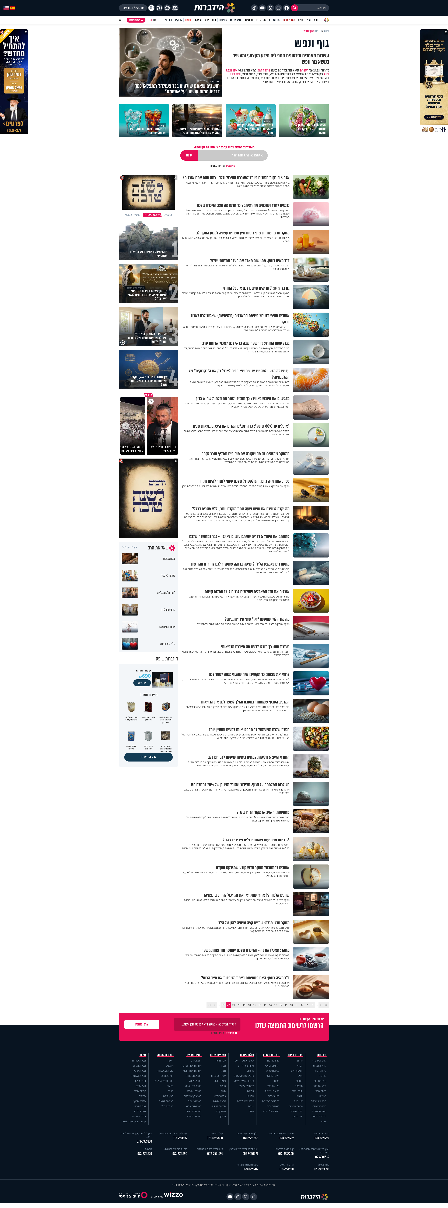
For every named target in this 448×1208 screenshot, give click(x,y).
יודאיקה (222, 1116)
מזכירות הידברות (321, 1133)
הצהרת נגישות (319, 1116)
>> (209, 1005)
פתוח (276, 1080)
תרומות (188, 20)
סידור (143, 1055)
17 (254, 1005)
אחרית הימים (219, 1101)
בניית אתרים (157, 1196)
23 (223, 1005)
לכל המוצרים (148, 757)
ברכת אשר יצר (139, 1116)
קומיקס (250, 1091)
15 (265, 1005)
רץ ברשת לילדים (246, 1065)
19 (244, 1005)
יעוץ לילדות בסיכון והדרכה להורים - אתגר (136, 1135)
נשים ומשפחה (165, 1055)
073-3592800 (215, 1138)
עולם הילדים (261, 20)
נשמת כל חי (140, 1111)
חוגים (251, 1111)
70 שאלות (248, 20)
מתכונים (169, 1065)
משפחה (299, 1086)
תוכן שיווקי (298, 1116)
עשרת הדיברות (218, 1075)
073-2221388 (250, 1138)
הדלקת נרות (167, 1075)
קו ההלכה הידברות (284, 1149)
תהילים (142, 1096)
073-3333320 (144, 1141)
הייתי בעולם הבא (271, 1111)
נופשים (322, 1096)
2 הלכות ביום (320, 1080)
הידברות (304, 70)
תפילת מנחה (139, 1065)
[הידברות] (214, 8)
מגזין (308, 20)
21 (233, 1005)
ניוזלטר (322, 1075)
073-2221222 (321, 1138)
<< (326, 1005)
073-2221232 (180, 1138)
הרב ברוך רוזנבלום (192, 1096)
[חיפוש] (294, 7)
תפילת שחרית (139, 1060)
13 (275, 1005)
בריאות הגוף (264, 70)
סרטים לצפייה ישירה (244, 1075)
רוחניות (299, 1080)
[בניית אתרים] (173, 1196)
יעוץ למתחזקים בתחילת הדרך (172, 1133)
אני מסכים (222, 166)
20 (238, 1005)
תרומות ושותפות (318, 1101)
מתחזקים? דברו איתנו (133, 8)
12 (280, 1005)
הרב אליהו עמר (194, 1116)
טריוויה (250, 1096)
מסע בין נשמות (272, 1091)
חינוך (223, 1091)
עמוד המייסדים (319, 1111)
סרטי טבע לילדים (245, 1101)
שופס (207, 20)
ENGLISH (168, 20)
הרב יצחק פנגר (193, 1075)
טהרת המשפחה (165, 1070)
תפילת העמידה (138, 1075)
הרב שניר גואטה (193, 1086)
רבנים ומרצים (194, 1055)
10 (291, 1005)
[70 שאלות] (159, 7)
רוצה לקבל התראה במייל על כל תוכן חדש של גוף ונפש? (224, 147)
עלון (214, 20)
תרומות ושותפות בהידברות (281, 1133)
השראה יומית (273, 1106)
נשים (300, 1075)
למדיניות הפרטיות (218, 166)
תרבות (299, 1096)
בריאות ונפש (220, 1096)
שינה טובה (235, 74)
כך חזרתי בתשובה (270, 1101)
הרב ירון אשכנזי (194, 1091)
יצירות (251, 1106)
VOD (315, 20)
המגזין (300, 1065)
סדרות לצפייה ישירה (244, 1080)
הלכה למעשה (272, 1075)
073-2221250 (286, 1169)
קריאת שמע (140, 1091)
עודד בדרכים (273, 1060)
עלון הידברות (320, 1070)
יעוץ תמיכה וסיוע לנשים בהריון (243, 1149)
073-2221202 (250, 1169)
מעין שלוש (141, 1086)
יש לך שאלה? (129, 548)
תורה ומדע (297, 1091)
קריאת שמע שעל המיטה (134, 1121)
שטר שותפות (289, 20)
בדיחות (250, 1070)
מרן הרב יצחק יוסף (192, 1070)
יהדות (300, 1060)
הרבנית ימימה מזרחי (163, 1080)
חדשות (300, 20)
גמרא (223, 1070)
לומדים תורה (220, 1060)
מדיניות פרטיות (319, 1060)
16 (259, 1005)
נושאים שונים (218, 1055)
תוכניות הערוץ (271, 1055)
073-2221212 (286, 1138)
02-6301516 (322, 1157)
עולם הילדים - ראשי (244, 1060)
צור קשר (178, 20)
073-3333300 (286, 1153)
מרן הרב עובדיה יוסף (191, 1065)
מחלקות (198, 20)
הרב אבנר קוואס (193, 1111)
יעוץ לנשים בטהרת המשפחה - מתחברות (314, 1150)
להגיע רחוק (273, 1096)
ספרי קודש (221, 1111)
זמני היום (223, 20)
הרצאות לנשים (166, 1101)
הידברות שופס (319, 1106)
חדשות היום (297, 1070)
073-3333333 (321, 1169)
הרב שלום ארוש (193, 1106)
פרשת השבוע (296, 1106)
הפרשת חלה (167, 1106)
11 (286, 1005)
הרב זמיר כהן (274, 20)
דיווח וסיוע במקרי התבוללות (210, 1149)
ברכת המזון (140, 1080)
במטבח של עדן (272, 1070)
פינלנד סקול (220, 1080)
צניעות (170, 1086)
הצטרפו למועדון (134, 20)
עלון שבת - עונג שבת (247, 1133)
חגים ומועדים (296, 1111)
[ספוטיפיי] (151, 7)
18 (249, 1005)
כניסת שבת (320, 1091)
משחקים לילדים (246, 1086)
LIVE (155, 20)
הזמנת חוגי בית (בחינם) (175, 1149)
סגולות (222, 1086)
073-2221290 (179, 1153)
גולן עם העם (273, 1086)
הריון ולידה (168, 1096)
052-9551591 (250, 1153)
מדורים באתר (295, 1055)
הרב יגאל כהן (195, 1080)
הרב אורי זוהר (194, 1101)
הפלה (170, 1091)
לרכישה (142, 683)
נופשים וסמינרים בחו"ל (247, 1164)
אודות (323, 1121)
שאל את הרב (235, 20)
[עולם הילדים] (175, 7)
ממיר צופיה (323, 1164)
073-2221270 (144, 1153)
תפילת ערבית (139, 1070)
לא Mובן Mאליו (272, 1065)
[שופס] (167, 7)
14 (270, 1005)
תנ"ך (223, 1065)
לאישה (170, 1060)
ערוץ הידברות (319, 1065)
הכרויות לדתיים (218, 1106)
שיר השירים (140, 1106)
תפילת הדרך (140, 1101)
